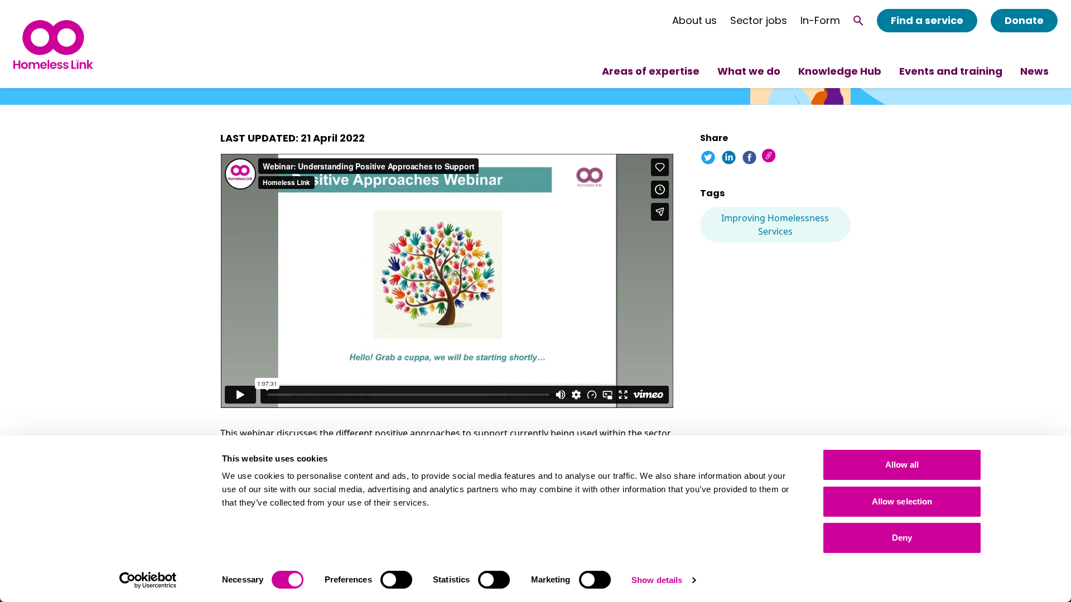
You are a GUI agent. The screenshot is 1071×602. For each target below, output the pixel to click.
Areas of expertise (650, 71)
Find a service (927, 20)
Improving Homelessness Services (775, 224)
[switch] (396, 580)
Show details (656, 580)
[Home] (53, 44)
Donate (1024, 20)
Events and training (950, 71)
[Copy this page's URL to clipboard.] (770, 157)
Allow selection (902, 501)
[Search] (858, 21)
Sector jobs (758, 20)
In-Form (820, 20)
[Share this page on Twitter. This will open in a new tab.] (708, 157)
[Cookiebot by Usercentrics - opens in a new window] (148, 580)
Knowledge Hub (839, 71)
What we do (748, 71)
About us (694, 20)
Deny (902, 537)
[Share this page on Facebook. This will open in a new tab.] (749, 157)
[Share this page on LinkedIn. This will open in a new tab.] (729, 157)
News (1034, 71)
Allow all (902, 464)
